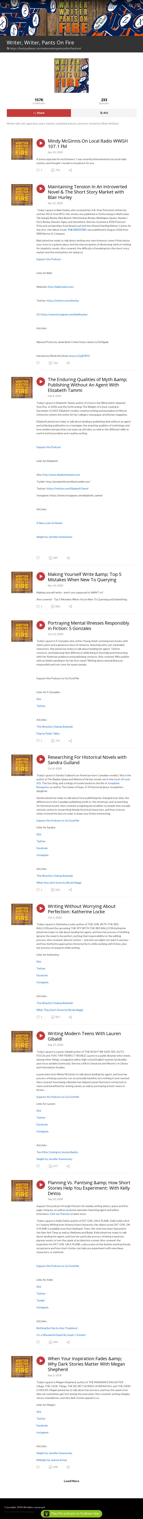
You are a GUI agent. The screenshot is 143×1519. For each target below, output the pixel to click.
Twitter (41, 705)
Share (41, 113)
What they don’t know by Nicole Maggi (59, 882)
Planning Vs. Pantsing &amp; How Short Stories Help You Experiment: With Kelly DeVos (89, 1188)
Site (38, 699)
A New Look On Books (49, 523)
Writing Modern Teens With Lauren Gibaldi (84, 1036)
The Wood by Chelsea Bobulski (54, 726)
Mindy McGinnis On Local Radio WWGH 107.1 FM (88, 143)
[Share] (71, 170)
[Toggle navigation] (138, 5)
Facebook (42, 848)
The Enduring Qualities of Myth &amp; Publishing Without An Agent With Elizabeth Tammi (87, 385)
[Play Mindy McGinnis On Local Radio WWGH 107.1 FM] (40, 143)
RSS (106, 113)
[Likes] (38, 363)
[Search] (131, 5)
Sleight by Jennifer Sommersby (54, 536)
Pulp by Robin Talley (48, 733)
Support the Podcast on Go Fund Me (57, 820)
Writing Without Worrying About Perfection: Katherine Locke (82, 909)
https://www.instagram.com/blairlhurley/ (64, 314)
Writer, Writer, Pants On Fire (40, 42)
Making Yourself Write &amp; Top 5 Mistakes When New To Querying (84, 577)
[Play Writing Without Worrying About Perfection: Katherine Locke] (40, 908)
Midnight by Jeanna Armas (51, 1460)
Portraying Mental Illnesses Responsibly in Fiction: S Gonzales (88, 625)
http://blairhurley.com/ (61, 286)
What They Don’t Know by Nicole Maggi (59, 1009)
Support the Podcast (48, 259)
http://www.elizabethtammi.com (61, 474)
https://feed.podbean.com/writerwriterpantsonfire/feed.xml (45, 48)
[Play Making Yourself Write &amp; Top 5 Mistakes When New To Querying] (40, 576)
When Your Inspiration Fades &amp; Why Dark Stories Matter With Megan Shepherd (86, 1364)
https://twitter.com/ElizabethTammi (67, 488)
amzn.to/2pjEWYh (79, 355)
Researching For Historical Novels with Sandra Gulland (87, 759)
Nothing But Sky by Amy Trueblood (56, 1328)
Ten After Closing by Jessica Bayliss (57, 1152)
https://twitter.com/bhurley (63, 300)
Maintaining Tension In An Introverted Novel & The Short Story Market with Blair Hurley (87, 192)
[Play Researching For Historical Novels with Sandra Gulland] (40, 759)
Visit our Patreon (60, 1213)
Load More (71, 1481)
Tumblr (40, 1300)
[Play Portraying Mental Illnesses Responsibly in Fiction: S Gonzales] (40, 625)
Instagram (42, 855)
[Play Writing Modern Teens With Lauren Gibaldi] (40, 1035)
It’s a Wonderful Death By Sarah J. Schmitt (61, 1334)
